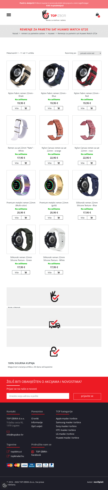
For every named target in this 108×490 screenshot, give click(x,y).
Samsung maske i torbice (68, 422)
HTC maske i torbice (66, 430)
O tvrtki (35, 418)
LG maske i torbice (65, 433)
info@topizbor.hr (15, 434)
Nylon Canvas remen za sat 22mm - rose (87, 149)
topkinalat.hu (17, 456)
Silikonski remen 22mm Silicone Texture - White (54, 258)
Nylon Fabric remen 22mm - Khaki (21, 94)
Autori (90, 482)
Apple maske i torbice (66, 418)
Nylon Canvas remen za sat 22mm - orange (54, 149)
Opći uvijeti (36, 426)
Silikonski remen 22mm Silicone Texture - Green (21, 258)
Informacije (37, 422)
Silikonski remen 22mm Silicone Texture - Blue (87, 204)
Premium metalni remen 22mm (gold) (54, 204)
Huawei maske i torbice (67, 437)
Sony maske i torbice (66, 426)
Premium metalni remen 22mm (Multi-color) (21, 204)
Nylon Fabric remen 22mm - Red (87, 94)
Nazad (15, 33)
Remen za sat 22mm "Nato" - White (21, 149)
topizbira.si (16, 451)
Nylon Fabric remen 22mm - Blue (54, 94)
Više (17, 108)
